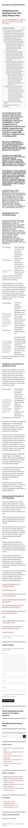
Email (4, 680)
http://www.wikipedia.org (9, 590)
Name (4, 674)
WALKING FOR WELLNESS (16, 776)
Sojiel (5, 635)
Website (4, 687)
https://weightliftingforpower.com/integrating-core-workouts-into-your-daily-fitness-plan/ (13, 21)
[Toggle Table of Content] (22, 28)
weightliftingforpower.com (11, 805)
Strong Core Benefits (7, 632)
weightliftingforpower (7, 637)
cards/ (4, 617)
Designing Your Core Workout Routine (13, 86)
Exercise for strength (19, 635)
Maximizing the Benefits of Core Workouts (12, 105)
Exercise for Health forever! (13, 5)
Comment (5, 653)
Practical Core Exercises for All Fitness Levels (13, 102)
